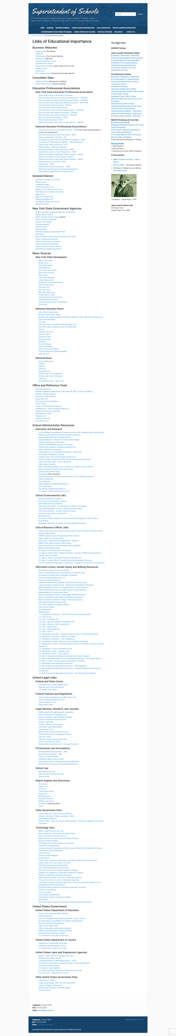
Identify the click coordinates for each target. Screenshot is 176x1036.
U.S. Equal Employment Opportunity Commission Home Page (60, 970)
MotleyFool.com (41, 68)
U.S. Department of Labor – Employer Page (54, 651)
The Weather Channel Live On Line (48, 202)
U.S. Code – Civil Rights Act (48, 619)
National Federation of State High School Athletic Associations (61, 597)
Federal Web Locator (46, 791)
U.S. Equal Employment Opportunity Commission (56, 663)
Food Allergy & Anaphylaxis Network (51, 454)
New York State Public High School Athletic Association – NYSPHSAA (63, 103)
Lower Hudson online (46, 280)
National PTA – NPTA (46, 164)
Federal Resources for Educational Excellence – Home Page (60, 452)
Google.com (43, 794)
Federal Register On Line (47, 702)
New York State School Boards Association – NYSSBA (58, 113)
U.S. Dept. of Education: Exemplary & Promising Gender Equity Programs (64, 656)
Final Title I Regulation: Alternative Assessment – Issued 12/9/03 (62, 918)
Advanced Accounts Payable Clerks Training (128, 91)
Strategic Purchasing (119, 86)
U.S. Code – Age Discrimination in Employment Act (56, 622)
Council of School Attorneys (48, 757)
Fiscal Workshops (104, 28)
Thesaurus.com (41, 416)
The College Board (45, 486)
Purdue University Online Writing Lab (49, 406)
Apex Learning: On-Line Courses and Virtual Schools (57, 833)
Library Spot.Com (42, 399)
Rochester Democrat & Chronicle (50, 297)
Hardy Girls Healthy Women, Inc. (50, 580)
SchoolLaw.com (44, 776)
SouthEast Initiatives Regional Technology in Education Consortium (62, 887)
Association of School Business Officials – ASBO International (61, 142)
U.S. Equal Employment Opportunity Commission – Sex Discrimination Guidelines (67, 673)
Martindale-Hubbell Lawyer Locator (51, 759)
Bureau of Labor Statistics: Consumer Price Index (56, 956)
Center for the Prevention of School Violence (54, 531)
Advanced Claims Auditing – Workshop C (126, 116)
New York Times (44, 290)
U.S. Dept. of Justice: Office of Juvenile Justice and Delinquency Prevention (65, 560)
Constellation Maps (42, 184)
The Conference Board (43, 73)
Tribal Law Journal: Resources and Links (53, 739)
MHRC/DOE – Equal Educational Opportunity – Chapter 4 (59, 541)
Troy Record (43, 304)
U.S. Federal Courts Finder (48, 690)
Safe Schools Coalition (47, 607)
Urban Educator (44, 354)
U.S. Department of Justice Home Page (53, 948)
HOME (42, 28)
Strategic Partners (104, 32)
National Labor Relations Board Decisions (53, 732)
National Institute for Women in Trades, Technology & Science (60, 600)
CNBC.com (39, 54)
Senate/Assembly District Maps (47, 244)
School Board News (46, 346)
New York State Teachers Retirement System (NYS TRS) (55, 237)
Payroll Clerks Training (120, 94)
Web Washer (43, 900)
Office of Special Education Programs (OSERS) (55, 931)
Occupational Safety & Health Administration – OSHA (57, 961)
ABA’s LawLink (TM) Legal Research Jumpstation (56, 712)
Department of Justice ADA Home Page (53, 943)
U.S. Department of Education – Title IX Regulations (57, 639)
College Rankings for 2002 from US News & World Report (59, 440)
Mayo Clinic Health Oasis (44, 197)
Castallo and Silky (42, 81)
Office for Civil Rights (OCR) (48, 926)
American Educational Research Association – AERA (57, 135)
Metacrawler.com (45, 796)
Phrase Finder (41, 404)
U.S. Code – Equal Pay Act (48, 627)
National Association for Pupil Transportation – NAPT (57, 152)
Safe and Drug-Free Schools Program (52, 933)
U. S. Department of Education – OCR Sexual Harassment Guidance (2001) (65, 614)
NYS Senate (40, 234)
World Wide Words (42, 204)
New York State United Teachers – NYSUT (53, 117)
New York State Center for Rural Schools (53, 108)
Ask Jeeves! (43, 784)
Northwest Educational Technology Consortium (55, 875)
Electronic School (45, 339)
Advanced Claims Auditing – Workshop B (126, 113)
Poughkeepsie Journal (47, 295)
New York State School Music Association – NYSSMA (58, 115)
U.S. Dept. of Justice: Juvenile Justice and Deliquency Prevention (62, 661)
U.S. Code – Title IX (45, 632)
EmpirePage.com (45, 268)
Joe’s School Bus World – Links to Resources (55, 462)
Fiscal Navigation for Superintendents (125, 60)
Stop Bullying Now (45, 609)
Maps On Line (40, 194)
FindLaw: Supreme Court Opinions (51, 724)
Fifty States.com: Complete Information (49, 192)
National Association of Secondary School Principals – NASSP (61, 159)
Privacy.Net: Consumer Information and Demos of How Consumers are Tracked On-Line (70, 882)
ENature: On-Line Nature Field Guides (49, 189)
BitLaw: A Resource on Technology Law (53, 715)
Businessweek (41, 51)
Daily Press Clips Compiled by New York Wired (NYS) (58, 327)
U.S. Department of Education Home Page (53, 936)
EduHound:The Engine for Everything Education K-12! (57, 447)
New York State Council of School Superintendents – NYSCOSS (61, 110)
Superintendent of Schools (65, 11)
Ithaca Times (43, 275)
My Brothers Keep (120, 170)
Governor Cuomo (41, 227)
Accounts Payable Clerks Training (124, 89)
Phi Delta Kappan (45, 344)
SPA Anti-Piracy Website (47, 890)
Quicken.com (40, 71)
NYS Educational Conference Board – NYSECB (55, 105)
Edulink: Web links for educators (50, 450)
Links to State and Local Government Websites (55, 814)
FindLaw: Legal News (46, 722)
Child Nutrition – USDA (47, 980)
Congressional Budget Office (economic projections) (57, 983)
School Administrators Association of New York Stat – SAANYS (61, 122)
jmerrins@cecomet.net (45, 1010)
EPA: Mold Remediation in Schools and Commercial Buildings (60, 509)
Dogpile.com (43, 786)
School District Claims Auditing (123, 109)
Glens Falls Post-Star (46, 273)
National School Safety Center (49, 472)
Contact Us (130, 32)
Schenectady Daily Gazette (48, 300)
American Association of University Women (54, 570)
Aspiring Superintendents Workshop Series (127, 58)
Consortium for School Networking (51, 851)
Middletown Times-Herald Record (51, 282)
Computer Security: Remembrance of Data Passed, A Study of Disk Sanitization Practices (70, 848)
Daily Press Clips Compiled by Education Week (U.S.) (57, 324)
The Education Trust (67, 171)
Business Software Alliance (48, 841)
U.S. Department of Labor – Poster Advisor (54, 654)
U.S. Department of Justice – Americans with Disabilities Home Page (63, 641)
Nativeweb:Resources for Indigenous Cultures (55, 734)
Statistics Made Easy (46, 479)
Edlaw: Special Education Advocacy (51, 774)
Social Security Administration (49, 965)
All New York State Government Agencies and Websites (55, 212)
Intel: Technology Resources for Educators (54, 868)
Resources (118, 32)
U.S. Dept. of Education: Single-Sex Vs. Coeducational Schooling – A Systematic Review (70, 658)
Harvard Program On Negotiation (50, 459)
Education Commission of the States (52, 442)
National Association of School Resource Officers (56, 157)
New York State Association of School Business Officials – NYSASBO (63, 100)
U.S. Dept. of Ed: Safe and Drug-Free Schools (54, 550)
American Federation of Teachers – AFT (53, 137)
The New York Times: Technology (50, 376)
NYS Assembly (41, 229)
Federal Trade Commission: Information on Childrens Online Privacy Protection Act (68, 860)
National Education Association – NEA (52, 162)
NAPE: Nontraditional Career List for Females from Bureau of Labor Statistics (66, 467)
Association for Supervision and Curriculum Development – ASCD (62, 140)
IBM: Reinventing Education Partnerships (76, 459)
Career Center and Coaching (84, 32)
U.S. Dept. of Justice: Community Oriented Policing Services (60, 558)
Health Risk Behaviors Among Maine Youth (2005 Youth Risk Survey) (63, 583)
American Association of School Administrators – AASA (58, 130)
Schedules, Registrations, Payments (125, 55)
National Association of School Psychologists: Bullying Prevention (62, 595)
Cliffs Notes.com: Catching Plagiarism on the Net (56, 843)
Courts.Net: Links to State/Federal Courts (53, 685)
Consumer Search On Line (45, 187)
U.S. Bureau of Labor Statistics (49, 968)
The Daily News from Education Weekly (53, 351)
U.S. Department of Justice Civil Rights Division (55, 649)
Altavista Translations (43, 389)
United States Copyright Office (49, 895)
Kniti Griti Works (119, 165)
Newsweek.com (44, 371)
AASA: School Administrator (48, 312)
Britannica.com (41, 182)
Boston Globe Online (46, 361)
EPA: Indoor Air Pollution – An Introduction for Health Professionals (62, 506)
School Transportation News (49, 349)
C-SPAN (41, 364)
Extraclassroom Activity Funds (123, 104)
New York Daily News (46, 285)
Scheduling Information (120, 122)
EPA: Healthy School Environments (51, 504)
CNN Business (41, 56)
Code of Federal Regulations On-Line (52, 578)
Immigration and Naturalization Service (52, 946)
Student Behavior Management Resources (54, 484)
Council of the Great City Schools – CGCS (53, 145)
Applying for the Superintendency (124, 65)
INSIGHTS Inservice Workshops (124, 28)
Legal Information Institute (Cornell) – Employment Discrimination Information (66, 585)
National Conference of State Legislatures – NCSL (56, 816)
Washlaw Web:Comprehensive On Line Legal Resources (59, 744)
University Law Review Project (49, 742)
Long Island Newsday (46, 278)
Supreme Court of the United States (51, 687)
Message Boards (117, 144)
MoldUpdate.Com (45, 516)
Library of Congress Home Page (50, 985)
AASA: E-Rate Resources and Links (51, 831)
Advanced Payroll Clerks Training (124, 96)
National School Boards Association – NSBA (54, 167)
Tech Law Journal (45, 737)
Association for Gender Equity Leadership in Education (58, 575)
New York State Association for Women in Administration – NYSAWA (63, 98)
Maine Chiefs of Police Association (51, 538)
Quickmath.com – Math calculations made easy (52, 409)
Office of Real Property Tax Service (48, 242)
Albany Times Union (46, 260)
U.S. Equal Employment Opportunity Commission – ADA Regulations (63, 666)
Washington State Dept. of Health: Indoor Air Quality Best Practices (62, 523)
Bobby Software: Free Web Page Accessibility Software (59, 838)
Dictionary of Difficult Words (46, 396)
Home (33, 35)
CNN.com (42, 366)
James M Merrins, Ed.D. (44, 84)
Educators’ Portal (45, 337)
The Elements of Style (43, 414)
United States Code (45, 705)
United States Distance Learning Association (54, 897)
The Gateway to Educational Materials (52, 489)
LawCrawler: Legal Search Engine (50, 727)
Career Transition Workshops (83, 28)
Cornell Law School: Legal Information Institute (55, 717)
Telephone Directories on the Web (48, 411)
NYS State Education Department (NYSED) (50, 232)
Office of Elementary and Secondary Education (55, 928)
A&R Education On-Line (47, 771)
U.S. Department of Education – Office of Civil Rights (57, 636)
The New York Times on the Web (50, 374)
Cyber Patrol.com (45, 853)
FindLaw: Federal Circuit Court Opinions (53, 720)
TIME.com (42, 378)
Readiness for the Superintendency (125, 63)
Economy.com (40, 59)
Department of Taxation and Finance (48, 249)
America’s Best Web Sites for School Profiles (55, 437)
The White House (45, 990)
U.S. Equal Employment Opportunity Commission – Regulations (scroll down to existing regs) (71, 563)
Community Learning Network (49, 846)
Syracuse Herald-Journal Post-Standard (53, 302)
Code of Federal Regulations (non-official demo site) (57, 697)
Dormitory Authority (42, 224)
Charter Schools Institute (44, 215)
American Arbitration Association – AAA (53, 752)
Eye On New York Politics (48, 270)
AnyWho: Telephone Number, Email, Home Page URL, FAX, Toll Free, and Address (64, 391)
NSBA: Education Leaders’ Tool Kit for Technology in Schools (60, 878)
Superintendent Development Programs (56, 32)
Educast (41, 329)
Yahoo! (41, 806)
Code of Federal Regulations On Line (52, 700)
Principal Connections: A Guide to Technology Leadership (59, 880)
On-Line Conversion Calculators (47, 401)
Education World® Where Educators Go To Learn (56, 445)
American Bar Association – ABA (50, 754)
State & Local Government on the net (48, 246)
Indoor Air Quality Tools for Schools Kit (52, 513)
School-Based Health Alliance (49, 171)
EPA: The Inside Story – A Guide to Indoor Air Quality (57, 511)
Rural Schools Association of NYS (51, 120)
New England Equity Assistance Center (52, 602)
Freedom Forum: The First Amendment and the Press (57, 457)
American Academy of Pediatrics (50, 499)
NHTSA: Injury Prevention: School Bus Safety (54, 988)
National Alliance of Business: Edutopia (52, 147)
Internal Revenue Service (44, 64)
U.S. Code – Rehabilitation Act (49, 629)
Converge (42, 322)
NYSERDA (42, 342)
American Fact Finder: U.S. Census (48, 180)
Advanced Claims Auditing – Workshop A (126, 111)
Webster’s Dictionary (43, 418)
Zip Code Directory (42, 421)
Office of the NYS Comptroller (46, 219)
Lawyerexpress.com (46, 729)
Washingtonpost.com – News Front (51, 381)
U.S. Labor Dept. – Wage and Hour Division (54, 973)
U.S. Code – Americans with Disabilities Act (54, 624)
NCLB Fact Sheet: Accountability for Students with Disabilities (61, 921)
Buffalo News (43, 263)
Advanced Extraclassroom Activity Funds (126, 106)
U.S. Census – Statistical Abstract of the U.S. (54, 491)
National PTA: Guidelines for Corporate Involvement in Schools (61, 873)
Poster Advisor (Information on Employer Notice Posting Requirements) (64, 963)
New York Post (44, 287)
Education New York (46, 332)
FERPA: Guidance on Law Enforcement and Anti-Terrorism (59, 536)
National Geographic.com (44, 199)
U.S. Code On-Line (45, 617)
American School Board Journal (50, 315)
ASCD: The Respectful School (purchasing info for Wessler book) (62, 573)
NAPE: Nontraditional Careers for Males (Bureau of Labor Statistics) (63, 590)
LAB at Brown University (47, 464)
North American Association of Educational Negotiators (58, 169)
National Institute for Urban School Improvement (56, 469)
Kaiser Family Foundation (44, 66)
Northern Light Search (46, 801)
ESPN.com (42, 369)
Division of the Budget (43, 222)
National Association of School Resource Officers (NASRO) (59, 546)
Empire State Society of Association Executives (56, 95)
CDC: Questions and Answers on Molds (53, 501)
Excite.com (42, 789)
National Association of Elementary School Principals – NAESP (61, 154)
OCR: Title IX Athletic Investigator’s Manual (54, 605)
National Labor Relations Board (50, 958)
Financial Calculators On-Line (46, 61)
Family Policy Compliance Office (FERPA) (53, 914)
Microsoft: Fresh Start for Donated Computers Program (58, 870)
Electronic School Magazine (48, 855)
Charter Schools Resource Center (47, 217)
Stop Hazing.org (44, 481)
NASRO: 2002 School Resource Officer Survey (55, 543)
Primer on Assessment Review (47, 239)
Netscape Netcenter (46, 799)
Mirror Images (140, 1019)
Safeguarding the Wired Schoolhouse (52, 885)
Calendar (50, 28)
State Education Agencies (48, 819)
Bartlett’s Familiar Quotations (46, 394)
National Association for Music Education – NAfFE (56, 149)
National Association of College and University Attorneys (59, 761)
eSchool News (44, 858)
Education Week (44, 334)
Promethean (43, 474)
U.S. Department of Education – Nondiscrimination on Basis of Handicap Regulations (68, 634)
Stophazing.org (44, 612)
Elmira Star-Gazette (45, 265)
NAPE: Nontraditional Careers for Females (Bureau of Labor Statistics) (63, 587)
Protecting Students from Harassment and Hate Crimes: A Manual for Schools (66, 476)
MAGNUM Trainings (63, 28)
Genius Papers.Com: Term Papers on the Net (54, 863)
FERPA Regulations (45, 916)
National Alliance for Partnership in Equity (53, 592)
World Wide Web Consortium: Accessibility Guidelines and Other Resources (65, 902)
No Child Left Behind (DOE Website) (51, 923)
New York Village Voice (47, 292)
